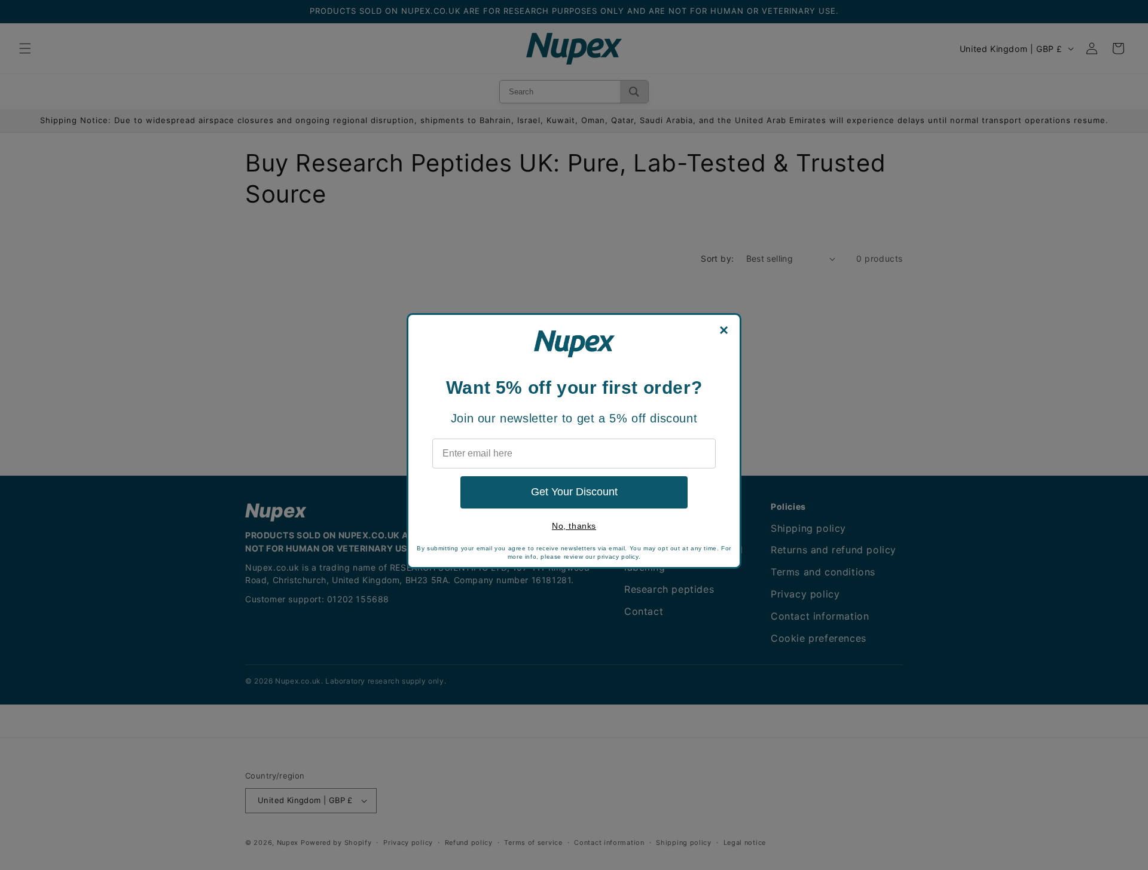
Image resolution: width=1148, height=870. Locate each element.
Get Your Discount (574, 492)
